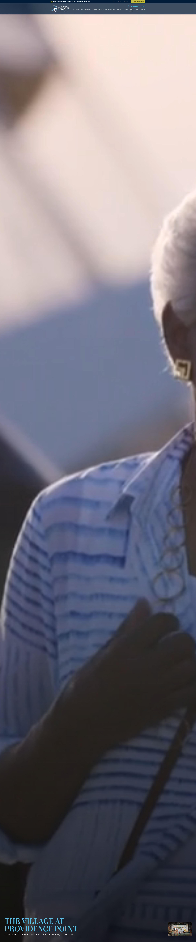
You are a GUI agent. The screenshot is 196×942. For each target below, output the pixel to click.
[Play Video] (180, 929)
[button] (77, 10)
